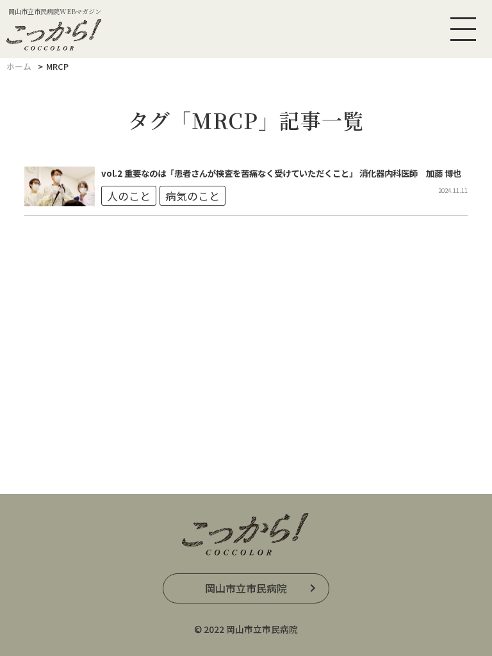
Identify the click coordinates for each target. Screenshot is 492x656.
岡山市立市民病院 (246, 588)
